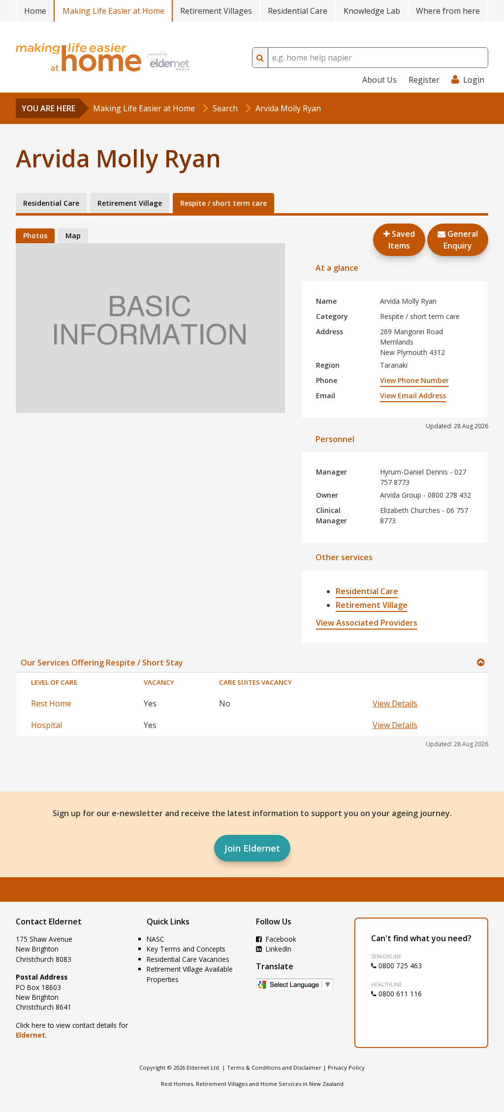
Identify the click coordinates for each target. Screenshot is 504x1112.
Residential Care (297, 10)
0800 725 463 (399, 965)
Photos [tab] (35, 235)
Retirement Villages (216, 10)
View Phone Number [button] (414, 380)
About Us (379, 79)
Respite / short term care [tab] (223, 203)
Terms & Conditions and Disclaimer (274, 1067)
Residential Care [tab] (51, 203)
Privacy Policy (346, 1067)
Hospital (46, 725)
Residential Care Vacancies (188, 959)
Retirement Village (372, 605)
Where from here (448, 10)
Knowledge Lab (372, 10)
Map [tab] (73, 235)
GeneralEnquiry (460, 239)
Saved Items (401, 239)
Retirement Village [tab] (129, 203)
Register (424, 79)
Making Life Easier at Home (113, 10)
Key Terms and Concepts (186, 948)
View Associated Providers (366, 622)
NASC (155, 939)
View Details (395, 703)
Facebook (280, 939)
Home (35, 10)
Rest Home (51, 703)
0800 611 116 (399, 993)
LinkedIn (277, 948)
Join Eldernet (252, 848)
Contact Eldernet (49, 921)
